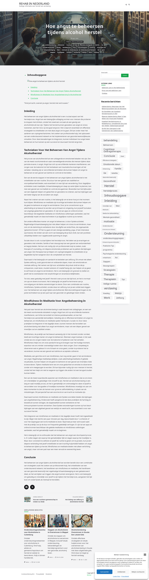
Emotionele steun (111, 164)
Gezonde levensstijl (48, 47)
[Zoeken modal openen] (129, 4)
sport (103, 50)
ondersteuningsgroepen (113, 238)
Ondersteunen (74, 50)
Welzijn (84, 52)
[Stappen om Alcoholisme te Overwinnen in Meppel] (58, 520)
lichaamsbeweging (49, 50)
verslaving (77, 52)
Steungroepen (108, 266)
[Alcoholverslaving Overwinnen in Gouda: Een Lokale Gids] (82, 520)
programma (107, 250)
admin (27, 562)
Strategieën (60, 52)
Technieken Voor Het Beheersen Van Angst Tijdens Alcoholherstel (56, 91)
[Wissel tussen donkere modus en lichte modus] (126, 4)
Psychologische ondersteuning (114, 254)
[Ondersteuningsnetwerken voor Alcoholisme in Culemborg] (34, 520)
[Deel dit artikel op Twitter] (32, 487)
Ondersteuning (114, 233)
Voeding (106, 293)
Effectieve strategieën (86, 45)
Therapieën (110, 279)
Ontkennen (121, 572)
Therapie (69, 52)
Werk (90, 52)
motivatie (65, 50)
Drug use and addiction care (111, 90)
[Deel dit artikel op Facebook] (26, 487)
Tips (123, 279)
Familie (97, 45)
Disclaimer (49, 574)
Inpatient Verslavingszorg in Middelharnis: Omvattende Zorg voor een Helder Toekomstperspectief (114, 123)
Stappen (52, 52)
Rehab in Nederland (34, 3)
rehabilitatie (107, 258)
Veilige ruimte (109, 283)
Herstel (58, 47)
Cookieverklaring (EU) (27, 574)
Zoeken (125, 75)
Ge (102, 45)
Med (58, 50)
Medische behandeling (110, 213)
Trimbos (104, 93)
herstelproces (67, 47)
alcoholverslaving (50, 45)
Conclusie (69, 45)
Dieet (76, 45)
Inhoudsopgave (82, 47)
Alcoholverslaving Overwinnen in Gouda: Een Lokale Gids (80, 532)
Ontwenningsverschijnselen (111, 242)
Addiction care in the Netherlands (113, 88)
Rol (99, 50)
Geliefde (114, 173)
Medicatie (105, 210)
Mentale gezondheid (111, 217)
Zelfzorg (96, 52)
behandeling (110, 140)
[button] (145, 555)
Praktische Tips (108, 246)
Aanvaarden (104, 572)
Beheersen (61, 45)
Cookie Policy (116, 576)
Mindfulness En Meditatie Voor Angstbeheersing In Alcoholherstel (56, 94)
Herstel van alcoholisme (74, 42)
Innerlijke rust (101, 47)
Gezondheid (109, 181)
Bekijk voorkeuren (138, 572)
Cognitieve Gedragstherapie (112, 150)
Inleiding (92, 47)
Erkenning (106, 169)
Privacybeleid (125, 576)
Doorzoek (104, 72)
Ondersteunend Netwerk (88, 50)
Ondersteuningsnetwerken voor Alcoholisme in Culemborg (35, 532)
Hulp (74, 47)
